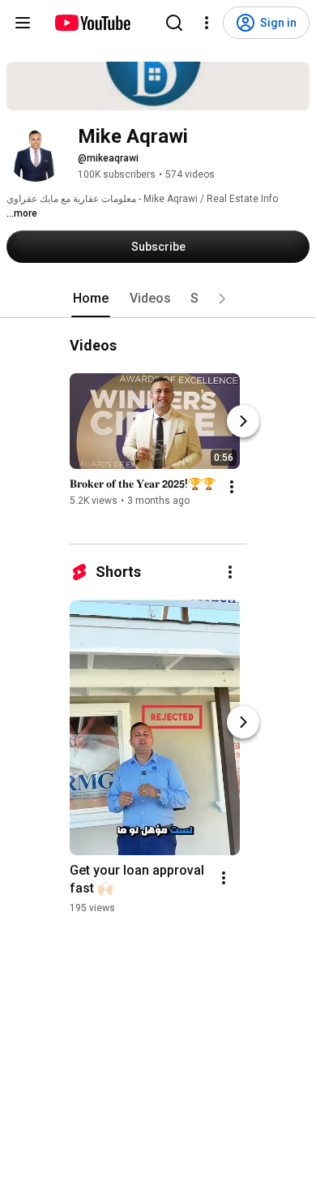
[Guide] (22, 22)
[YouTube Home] (92, 22)
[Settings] (206, 22)
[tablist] (158, 298)
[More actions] (232, 487)
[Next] (243, 421)
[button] (222, 298)
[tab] (90, 298)
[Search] (174, 22)
